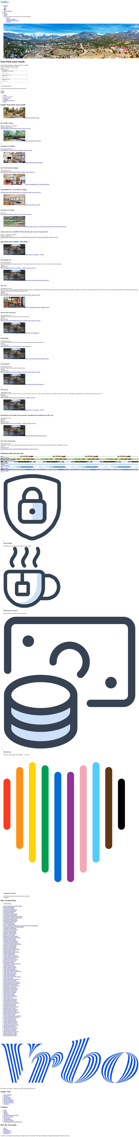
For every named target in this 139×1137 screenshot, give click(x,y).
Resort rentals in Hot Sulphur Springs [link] (12, 976)
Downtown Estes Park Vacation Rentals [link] (12, 917)
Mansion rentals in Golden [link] (9, 1008)
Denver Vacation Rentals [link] (9, 924)
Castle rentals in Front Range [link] (10, 1010)
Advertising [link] (6, 1104)
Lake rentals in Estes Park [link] (9, 968)
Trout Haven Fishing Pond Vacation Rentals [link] (13, 927)
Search (2, 92)
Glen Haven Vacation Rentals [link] (10, 919)
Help (4, 12)
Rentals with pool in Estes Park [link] (10, 970)
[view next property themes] (2, 472)
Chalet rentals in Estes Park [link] (9, 1019)
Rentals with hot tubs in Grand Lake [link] (11, 983)
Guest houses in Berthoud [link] (9, 995)
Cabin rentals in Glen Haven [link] (10, 991)
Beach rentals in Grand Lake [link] (10, 1013)
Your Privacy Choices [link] (8, 1120)
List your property (7, 11)
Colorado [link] (5, 99)
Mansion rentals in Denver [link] (9, 966)
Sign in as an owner (10, 19)
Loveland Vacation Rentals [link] (9, 911)
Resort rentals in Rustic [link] (8, 962)
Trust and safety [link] (7, 1097)
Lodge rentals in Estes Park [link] (9, 1005)
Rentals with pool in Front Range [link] (11, 1031)
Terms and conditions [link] (8, 1116)
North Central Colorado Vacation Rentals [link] (12, 916)
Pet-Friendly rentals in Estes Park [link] (11, 1006)
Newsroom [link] (6, 1114)
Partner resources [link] (7, 1098)
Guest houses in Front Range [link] (10, 1029)
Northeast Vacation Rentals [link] (9, 932)
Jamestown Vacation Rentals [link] (10, 945)
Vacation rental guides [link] (8, 1100)
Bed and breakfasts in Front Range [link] (11, 1012)
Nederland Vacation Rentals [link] (9, 928)
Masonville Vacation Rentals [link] (10, 933)
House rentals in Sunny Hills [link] (10, 1033)
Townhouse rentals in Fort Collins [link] (11, 1017)
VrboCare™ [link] (6, 1096)
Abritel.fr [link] (5, 1129)
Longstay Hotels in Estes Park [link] (10, 1021)
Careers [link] (5, 1111)
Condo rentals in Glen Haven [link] (10, 999)
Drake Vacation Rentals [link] (8, 908)
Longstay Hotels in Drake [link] (9, 1014)
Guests (2, 69)
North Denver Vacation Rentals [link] (10, 941)
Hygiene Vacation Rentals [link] (9, 950)
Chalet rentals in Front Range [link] (10, 1001)
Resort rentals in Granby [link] (9, 993)
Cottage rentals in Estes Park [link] (10, 1000)
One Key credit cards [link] (8, 1101)
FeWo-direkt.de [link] (7, 1130)
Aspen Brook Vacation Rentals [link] (10, 929)
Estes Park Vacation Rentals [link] (9, 946)
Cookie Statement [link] (7, 1119)
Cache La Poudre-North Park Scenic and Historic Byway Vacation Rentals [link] (20, 925)
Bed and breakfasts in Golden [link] (10, 1034)
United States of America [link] (9, 100)
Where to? (3, 66)
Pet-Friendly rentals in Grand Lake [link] (11, 985)
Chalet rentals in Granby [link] (9, 965)
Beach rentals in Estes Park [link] (9, 961)
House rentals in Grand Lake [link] (10, 1035)
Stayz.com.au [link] (6, 1133)
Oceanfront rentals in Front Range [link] (11, 1002)
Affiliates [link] (5, 1112)
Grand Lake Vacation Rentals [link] (10, 910)
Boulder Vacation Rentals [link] (9, 953)
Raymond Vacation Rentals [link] (9, 948)
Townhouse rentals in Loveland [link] (10, 959)
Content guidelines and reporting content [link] (12, 1121)
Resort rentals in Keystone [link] (9, 1026)
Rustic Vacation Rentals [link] (8, 907)
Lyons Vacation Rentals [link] (8, 923)
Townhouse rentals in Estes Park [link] (10, 1025)
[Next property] (2, 450)
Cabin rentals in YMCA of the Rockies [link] (12, 971)
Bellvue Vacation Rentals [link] (9, 934)
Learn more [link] (6, 897)
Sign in (5, 15)
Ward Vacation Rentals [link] (8, 912)
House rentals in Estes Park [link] (9, 1018)
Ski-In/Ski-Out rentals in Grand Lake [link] (11, 963)
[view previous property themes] (1, 472)
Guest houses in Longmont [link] (9, 958)
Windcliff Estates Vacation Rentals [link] (11, 951)
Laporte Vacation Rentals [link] (9, 954)
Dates (2, 68)
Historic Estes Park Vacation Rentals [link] (11, 937)
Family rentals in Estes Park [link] (9, 967)
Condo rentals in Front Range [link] (10, 1023)
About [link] (4, 1110)
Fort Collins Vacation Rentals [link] (10, 915)
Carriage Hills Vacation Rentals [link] (10, 955)
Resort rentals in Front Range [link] (10, 989)
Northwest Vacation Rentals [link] (9, 931)
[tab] (7, 903)
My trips (5, 13)
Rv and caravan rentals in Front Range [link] (12, 1016)
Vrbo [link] (4, 1128)
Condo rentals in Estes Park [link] (9, 980)
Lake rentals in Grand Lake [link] (9, 1004)
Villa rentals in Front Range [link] (9, 1030)
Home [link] (4, 95)
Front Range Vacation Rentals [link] (10, 914)
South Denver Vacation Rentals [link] (10, 936)
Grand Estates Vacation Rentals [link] (10, 942)
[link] (18, 21)
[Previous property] (1, 450)
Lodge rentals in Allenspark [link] (9, 987)
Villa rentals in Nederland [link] (9, 975)
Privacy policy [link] (6, 1118)
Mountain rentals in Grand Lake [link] (10, 1009)
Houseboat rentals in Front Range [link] (11, 982)
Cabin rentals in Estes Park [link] (9, 972)
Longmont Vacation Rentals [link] (9, 940)
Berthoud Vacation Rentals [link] (9, 938)
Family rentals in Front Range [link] (10, 996)
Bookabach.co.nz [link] (7, 1132)
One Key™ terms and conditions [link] (11, 1115)
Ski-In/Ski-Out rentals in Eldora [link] (10, 988)
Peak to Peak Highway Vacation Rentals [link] (12, 906)
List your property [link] (7, 1094)
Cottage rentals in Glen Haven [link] (10, 1022)
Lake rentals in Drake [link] (8, 978)
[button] (69, 901)
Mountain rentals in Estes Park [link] (10, 1027)
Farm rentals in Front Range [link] (9, 992)
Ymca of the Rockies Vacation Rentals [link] (12, 944)
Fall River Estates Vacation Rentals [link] (11, 949)
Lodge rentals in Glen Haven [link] (10, 974)
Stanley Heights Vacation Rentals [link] (11, 957)
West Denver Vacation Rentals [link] (10, 920)
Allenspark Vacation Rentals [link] (9, 921)
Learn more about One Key (12, 20)
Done (2, 91)
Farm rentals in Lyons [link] (8, 997)
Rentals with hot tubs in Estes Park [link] (11, 979)
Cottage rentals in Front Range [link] (10, 984)
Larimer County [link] (7, 97)
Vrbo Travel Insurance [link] (8, 1102)
